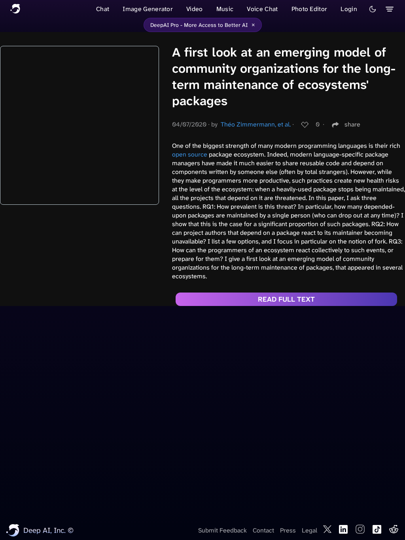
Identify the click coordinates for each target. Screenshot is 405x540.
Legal (309, 530)
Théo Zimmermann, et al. (256, 124)
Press (288, 530)
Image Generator (148, 9)
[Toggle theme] (372, 9)
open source (189, 154)
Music (225, 9)
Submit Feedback (222, 530)
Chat (102, 9)
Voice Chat (262, 9)
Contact (263, 530)
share (352, 124)
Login (349, 9)
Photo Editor (309, 9)
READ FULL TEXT (286, 299)
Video (194, 9)
